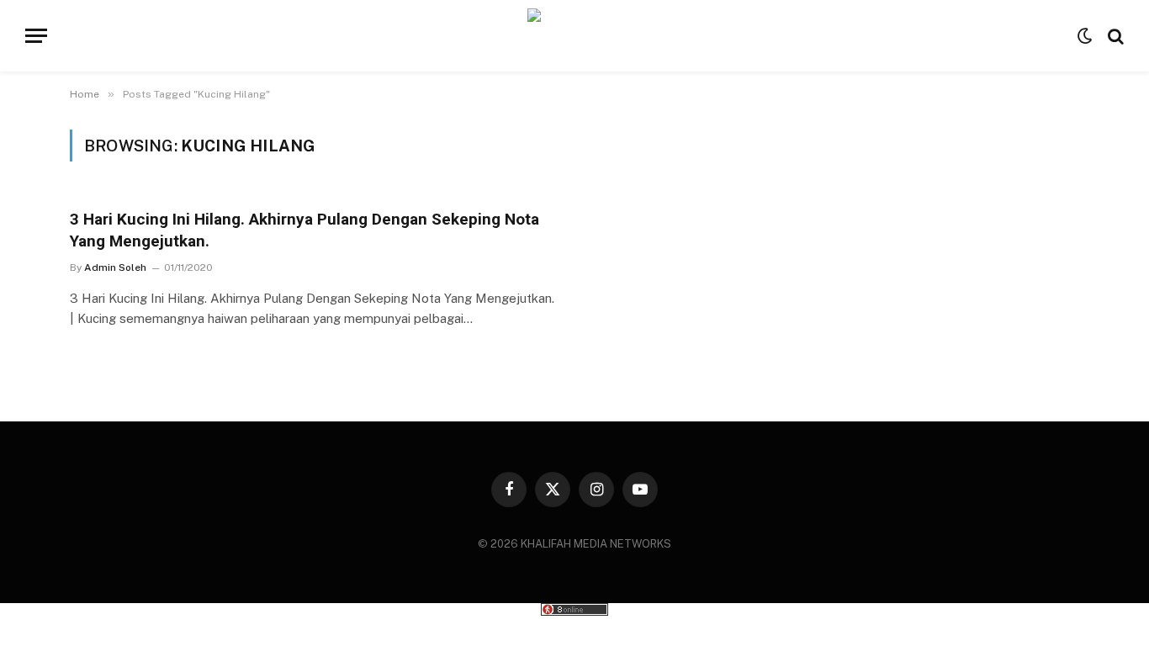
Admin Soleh (115, 267)
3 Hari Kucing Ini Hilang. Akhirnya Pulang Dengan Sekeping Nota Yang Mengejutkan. (304, 230)
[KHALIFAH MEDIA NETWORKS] (574, 35)
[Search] (1114, 36)
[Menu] (36, 36)
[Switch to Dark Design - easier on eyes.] (1085, 36)
